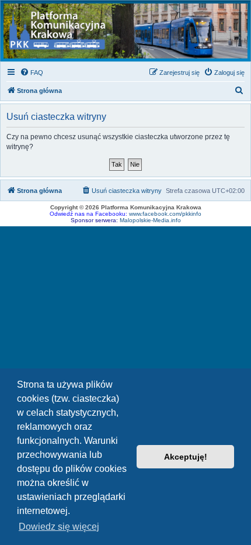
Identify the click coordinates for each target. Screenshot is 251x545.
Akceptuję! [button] (185, 456)
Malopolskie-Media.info (150, 220)
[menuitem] (31, 72)
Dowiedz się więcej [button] (59, 527)
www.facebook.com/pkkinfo (165, 214)
